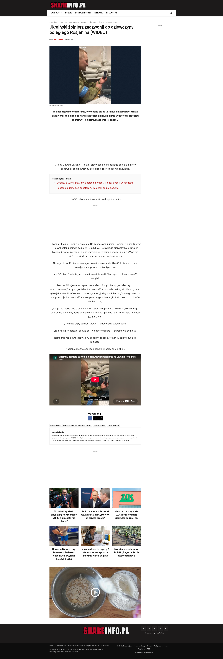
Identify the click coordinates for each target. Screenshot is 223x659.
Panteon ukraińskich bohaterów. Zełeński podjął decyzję (88, 188)
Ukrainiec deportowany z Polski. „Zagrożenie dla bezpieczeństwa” (126, 552)
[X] (95, 418)
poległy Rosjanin (55, 425)
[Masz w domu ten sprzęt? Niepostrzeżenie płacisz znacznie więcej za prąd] (95, 536)
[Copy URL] (100, 418)
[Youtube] (160, 628)
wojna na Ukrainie (99, 425)
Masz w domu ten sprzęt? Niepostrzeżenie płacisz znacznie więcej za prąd (95, 552)
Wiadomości (63, 22)
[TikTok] (149, 628)
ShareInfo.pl (53, 22)
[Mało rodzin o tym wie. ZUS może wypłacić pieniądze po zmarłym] (126, 498)
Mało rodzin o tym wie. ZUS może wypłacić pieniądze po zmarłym (127, 514)
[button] (171, 13)
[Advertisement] (95, 143)
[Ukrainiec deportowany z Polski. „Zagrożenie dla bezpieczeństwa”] (126, 536)
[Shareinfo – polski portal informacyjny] (68, 5)
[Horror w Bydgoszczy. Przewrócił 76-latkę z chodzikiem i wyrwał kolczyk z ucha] (64, 536)
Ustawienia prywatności (144, 652)
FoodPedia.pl (160, 633)
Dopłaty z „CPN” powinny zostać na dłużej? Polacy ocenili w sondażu (95, 182)
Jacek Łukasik (58, 39)
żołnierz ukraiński (113, 425)
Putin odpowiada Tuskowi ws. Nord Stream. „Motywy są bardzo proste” (95, 514)
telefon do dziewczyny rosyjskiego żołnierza (77, 425)
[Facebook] (90, 418)
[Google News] (166, 628)
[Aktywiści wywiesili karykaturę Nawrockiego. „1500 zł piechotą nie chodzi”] (64, 498)
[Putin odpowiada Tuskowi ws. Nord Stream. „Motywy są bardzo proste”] (95, 498)
